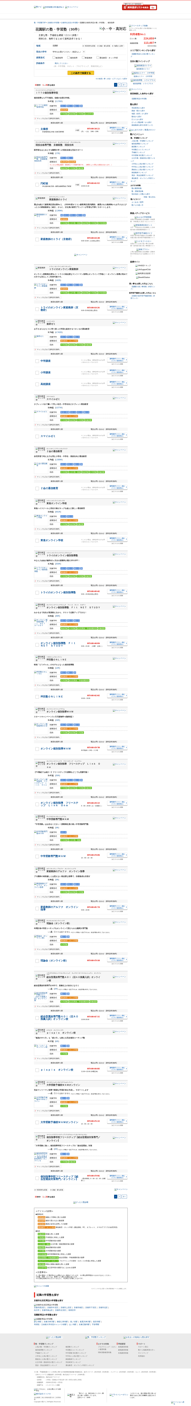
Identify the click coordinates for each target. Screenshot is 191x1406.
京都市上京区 (66, 1307)
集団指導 (59, 58)
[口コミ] (105, 16)
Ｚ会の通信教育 (54, 451)
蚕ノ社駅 (73, 1322)
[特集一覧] (126, 16)
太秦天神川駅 (49, 1322)
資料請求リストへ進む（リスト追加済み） (117, 128)
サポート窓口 (143, 1347)
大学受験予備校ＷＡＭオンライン (63, 1085)
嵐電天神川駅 (85, 1322)
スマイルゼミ (53, 399)
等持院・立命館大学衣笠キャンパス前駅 (50, 1324)
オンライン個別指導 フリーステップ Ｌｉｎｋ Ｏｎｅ (59, 804)
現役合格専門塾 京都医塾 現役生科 (55, 145)
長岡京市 (72, 1310)
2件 (55, 989)
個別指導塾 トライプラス (143, 84)
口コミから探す (137, 119)
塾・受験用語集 (137, 191)
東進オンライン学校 (57, 503)
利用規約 (141, 1356)
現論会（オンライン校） (59, 923)
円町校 (44, 183)
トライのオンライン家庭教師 (63, 269)
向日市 (36, 1310)
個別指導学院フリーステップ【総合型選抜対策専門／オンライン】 (59, 1177)
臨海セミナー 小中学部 (143, 76)
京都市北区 (103, 1307)
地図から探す (118, 46)
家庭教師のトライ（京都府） (57, 239)
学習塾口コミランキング (141, 150)
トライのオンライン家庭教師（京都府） (59, 308)
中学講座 (46, 360)
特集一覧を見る (149, 197)
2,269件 (59, 211)
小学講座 (46, 372)
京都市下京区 (90, 1307)
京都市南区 (78, 1307)
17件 (57, 153)
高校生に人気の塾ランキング (142, 170)
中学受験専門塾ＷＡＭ (58, 819)
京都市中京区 (52, 1307)
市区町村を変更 (90, 46)
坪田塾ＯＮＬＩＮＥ (57, 659)
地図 (77, 130)
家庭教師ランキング (139, 173)
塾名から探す (137, 117)
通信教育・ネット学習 (109, 58)
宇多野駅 (95, 1324)
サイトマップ (143, 1353)
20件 (57, 775)
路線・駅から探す (138, 111)
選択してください (61, 63)
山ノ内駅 (72, 1324)
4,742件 (59, 332)
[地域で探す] (44, 16)
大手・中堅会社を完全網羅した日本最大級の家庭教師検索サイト (142, 228)
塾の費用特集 (137, 188)
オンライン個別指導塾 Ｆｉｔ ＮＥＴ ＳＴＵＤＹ (73, 607)
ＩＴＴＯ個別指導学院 (47, 93)
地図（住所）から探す (140, 114)
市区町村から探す (138, 108)
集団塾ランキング (138, 147)
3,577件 (59, 408)
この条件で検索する (81, 73)
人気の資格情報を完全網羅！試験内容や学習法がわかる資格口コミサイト (142, 254)
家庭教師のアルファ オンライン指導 (66, 871)
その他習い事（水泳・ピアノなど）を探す (111, 79)
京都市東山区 (47, 1310)
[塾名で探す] (64, 16)
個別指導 (73, 58)
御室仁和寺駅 (62, 1322)
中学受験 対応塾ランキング (142, 155)
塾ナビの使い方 (137, 205)
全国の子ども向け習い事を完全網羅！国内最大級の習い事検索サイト (142, 244)
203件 (58, 564)
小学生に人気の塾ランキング (142, 164)
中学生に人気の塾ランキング (142, 167)
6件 (57, 1041)
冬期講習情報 (123, 1353)
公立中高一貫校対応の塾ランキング (48, 1362)
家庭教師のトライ (58, 199)
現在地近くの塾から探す (141, 194)
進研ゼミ (51, 324)
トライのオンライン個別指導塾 (62, 555)
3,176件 (59, 101)
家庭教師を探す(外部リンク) (142, 125)
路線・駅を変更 (104, 46)
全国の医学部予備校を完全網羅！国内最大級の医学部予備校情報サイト (142, 236)
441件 (58, 512)
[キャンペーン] (146, 16)
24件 (57, 720)
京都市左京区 (60, 1310)
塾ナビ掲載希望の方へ (146, 1350)
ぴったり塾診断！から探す (142, 122)
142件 (58, 280)
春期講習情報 (123, 1347)
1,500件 (59, 460)
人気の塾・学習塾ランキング (142, 141)
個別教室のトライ (143, 69)
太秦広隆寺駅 (84, 1324)
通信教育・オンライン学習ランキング (80, 1365)
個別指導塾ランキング (140, 144)
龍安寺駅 (96, 1322)
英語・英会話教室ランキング (142, 175)
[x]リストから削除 (117, 133)
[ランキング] (85, 16)
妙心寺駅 (37, 1322)
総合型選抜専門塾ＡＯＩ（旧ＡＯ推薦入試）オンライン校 (59, 1017)
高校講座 (46, 384)
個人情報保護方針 (48, 1397)
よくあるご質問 (137, 202)
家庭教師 (88, 58)
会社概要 (37, 1397)
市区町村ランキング (73, 1362)
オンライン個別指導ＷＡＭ (60, 711)
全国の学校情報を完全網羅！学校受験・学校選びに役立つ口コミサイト (142, 220)
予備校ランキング (138, 152)
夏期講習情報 (123, 1350)
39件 (57, 616)
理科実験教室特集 (104, 1352)
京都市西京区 (39, 1307)
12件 (57, 668)
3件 (57, 828)
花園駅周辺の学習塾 (139, 99)
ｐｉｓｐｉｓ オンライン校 (61, 1033)
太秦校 (44, 129)
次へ (124, 85)
